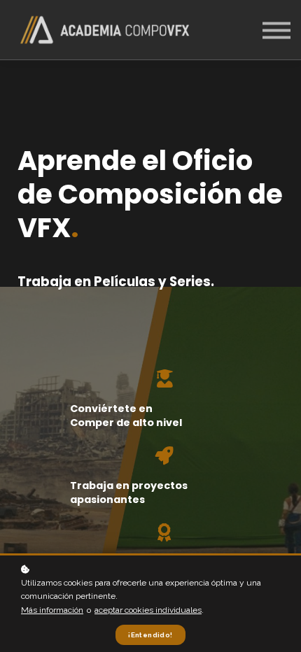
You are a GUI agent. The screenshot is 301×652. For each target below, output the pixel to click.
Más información (52, 610)
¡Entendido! (150, 635)
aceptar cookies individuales (148, 610)
